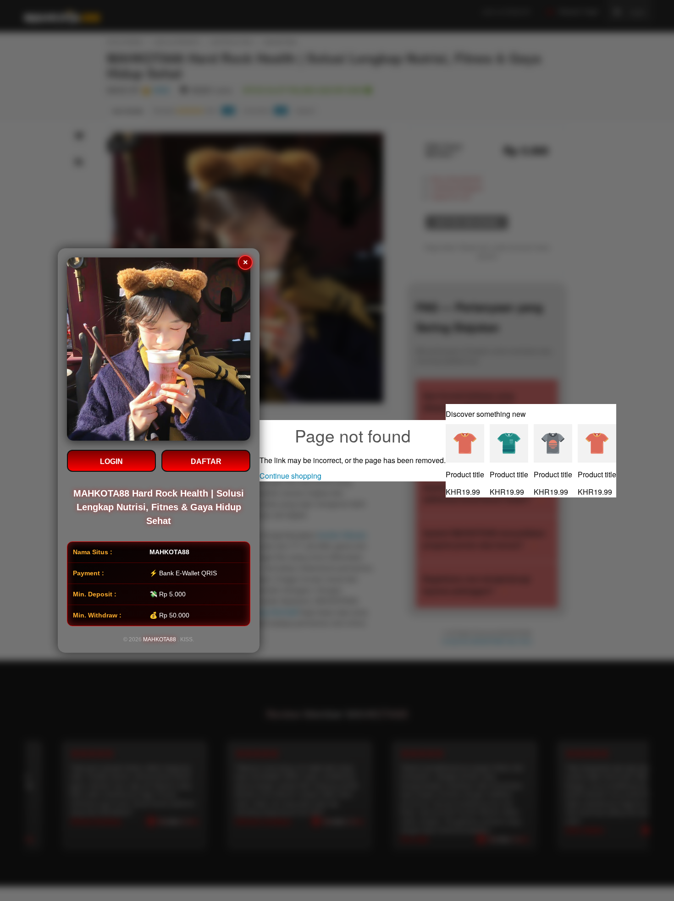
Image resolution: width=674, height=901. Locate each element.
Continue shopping (290, 475)
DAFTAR (206, 461)
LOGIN (111, 461)
